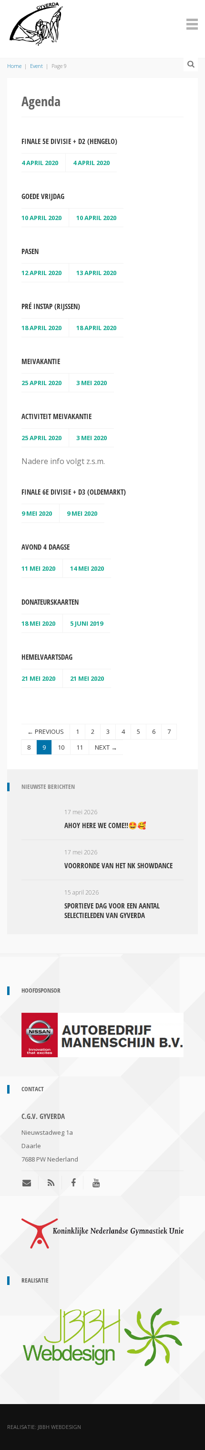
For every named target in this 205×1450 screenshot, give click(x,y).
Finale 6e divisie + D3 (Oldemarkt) (73, 492)
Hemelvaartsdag (46, 657)
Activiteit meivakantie (56, 416)
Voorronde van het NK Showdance (118, 865)
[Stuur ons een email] (30, 1182)
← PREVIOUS (45, 731)
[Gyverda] (36, 22)
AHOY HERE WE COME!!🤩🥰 (105, 825)
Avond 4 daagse (45, 547)
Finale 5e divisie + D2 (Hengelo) (69, 141)
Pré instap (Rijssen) (50, 306)
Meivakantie (40, 361)
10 (61, 747)
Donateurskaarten (50, 602)
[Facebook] (73, 1182)
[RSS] (51, 1182)
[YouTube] (96, 1182)
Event (36, 65)
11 (79, 747)
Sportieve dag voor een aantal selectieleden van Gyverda (112, 910)
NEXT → (106, 747)
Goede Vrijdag (42, 196)
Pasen (30, 251)
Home (14, 65)
